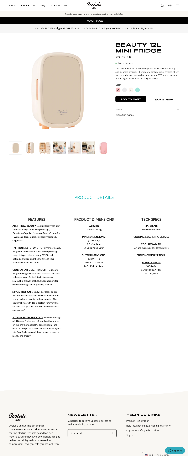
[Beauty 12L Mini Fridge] (15, 148)
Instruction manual (124, 114)
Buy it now (164, 99)
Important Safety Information (142, 430)
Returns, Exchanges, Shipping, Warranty (148, 425)
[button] (162, 5)
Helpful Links (143, 414)
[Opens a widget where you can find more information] (175, 451)
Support (130, 435)
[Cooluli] (94, 5)
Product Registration (137, 420)
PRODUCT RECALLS (94, 20)
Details (118, 109)
